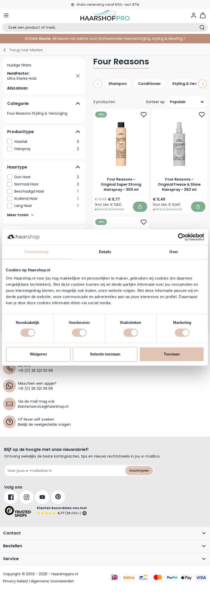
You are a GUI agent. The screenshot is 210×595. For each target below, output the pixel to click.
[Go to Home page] (105, 15)
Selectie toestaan (105, 354)
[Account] (194, 15)
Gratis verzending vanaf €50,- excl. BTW (107, 4)
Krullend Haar (46, 198)
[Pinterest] (58, 497)
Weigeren (38, 354)
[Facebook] (11, 497)
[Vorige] (97, 84)
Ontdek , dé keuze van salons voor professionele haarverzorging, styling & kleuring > (105, 38)
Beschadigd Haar (46, 191)
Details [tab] (105, 252)
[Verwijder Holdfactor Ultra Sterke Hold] (78, 76)
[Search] (202, 27)
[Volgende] (202, 84)
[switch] (79, 333)
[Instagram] (26, 497)
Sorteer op (155, 101)
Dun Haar (46, 177)
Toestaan (172, 354)
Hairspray (46, 148)
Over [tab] (173, 252)
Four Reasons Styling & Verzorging (37, 113)
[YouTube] (42, 497)
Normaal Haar (46, 184)
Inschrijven (139, 470)
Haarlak (46, 141)
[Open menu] (6, 15)
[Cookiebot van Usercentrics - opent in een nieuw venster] (181, 237)
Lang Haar (46, 205)
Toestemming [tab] (36, 252)
